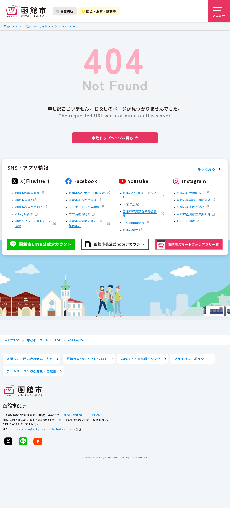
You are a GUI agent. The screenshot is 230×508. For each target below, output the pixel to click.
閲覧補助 (66, 11)
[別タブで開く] (8, 441)
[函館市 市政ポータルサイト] (26, 11)
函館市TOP (10, 26)
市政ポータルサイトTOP (38, 26)
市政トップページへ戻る (112, 137)
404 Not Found (68, 26)
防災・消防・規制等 (101, 11)
